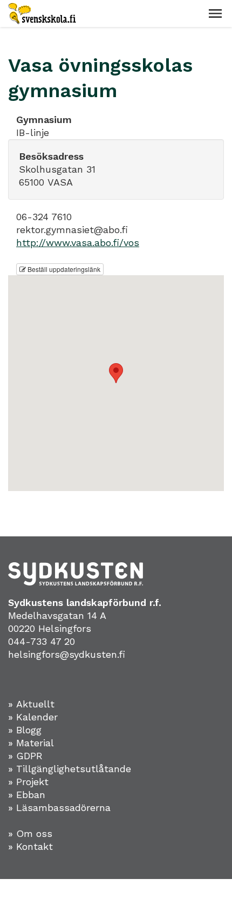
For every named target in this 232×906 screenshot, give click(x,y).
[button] (215, 13)
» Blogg (25, 729)
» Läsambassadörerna (59, 807)
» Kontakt (30, 846)
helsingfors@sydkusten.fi (66, 654)
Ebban (30, 794)
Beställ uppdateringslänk (63, 269)
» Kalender (33, 717)
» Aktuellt (31, 704)
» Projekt (28, 781)
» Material (31, 742)
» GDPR (25, 755)
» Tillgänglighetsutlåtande (69, 768)
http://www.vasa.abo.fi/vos (77, 242)
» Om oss (30, 833)
